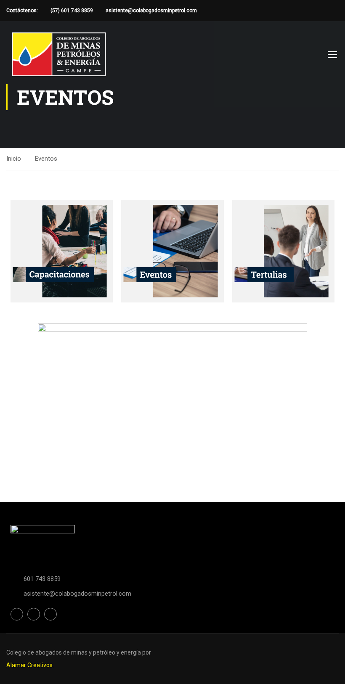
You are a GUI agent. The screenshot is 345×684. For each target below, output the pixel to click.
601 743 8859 (42, 579)
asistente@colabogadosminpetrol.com (151, 10)
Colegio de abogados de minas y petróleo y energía (74, 652)
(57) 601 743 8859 (71, 10)
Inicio (13, 158)
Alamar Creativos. (30, 665)
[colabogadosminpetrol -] (58, 54)
